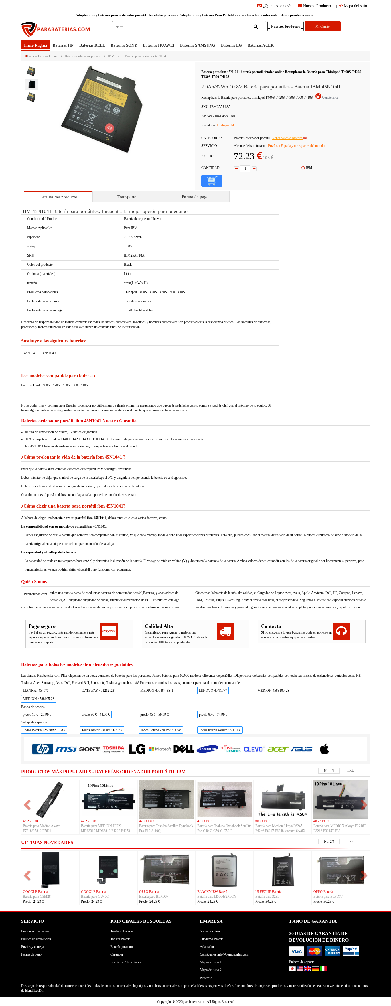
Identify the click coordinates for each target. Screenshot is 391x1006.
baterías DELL (92, 45)
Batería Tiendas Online (42, 56)
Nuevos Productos (317, 6)
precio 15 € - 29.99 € (37, 715)
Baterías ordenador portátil (82, 56)
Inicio (350, 770)
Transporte (126, 196)
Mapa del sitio (355, 6)
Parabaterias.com (35, 594)
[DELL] (184, 749)
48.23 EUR (30, 821)
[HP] (42, 749)
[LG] (137, 749)
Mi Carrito (322, 27)
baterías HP (63, 45)
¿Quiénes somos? (277, 6)
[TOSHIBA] (113, 749)
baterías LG (231, 45)
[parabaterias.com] (56, 30)
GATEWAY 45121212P (98, 691)
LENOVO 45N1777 (213, 691)
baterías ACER (261, 45)
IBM (111, 56)
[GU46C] (108, 870)
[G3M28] (50, 870)
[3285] (282, 870)
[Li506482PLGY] (224, 870)
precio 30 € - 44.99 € (96, 715)
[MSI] (66, 749)
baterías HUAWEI (158, 45)
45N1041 (30, 353)
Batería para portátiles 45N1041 (146, 56)
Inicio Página (35, 45)
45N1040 (49, 353)
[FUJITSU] (231, 749)
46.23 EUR (321, 821)
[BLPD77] (340, 870)
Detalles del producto (58, 197)
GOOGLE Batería (35, 892)
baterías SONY (124, 45)
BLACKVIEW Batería (212, 892)
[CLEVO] (254, 749)
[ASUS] (301, 749)
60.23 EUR (263, 821)
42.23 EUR (88, 821)
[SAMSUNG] (207, 749)
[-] (236, 169)
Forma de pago (195, 196)
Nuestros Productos (285, 27)
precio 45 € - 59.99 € (154, 715)
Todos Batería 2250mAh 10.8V (44, 730)
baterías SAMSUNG (197, 45)
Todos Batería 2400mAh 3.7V (102, 730)
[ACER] (278, 749)
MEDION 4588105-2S (273, 691)
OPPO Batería (149, 892)
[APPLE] (325, 749)
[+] (254, 169)
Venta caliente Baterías (287, 138)
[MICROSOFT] (160, 749)
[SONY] (89, 749)
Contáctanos (330, 98)
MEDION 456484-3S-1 (156, 691)
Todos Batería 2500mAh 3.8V (160, 730)
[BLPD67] (166, 870)
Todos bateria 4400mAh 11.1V (220, 730)
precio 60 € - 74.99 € (213, 715)
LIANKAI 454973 (36, 691)
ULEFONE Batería (268, 892)
